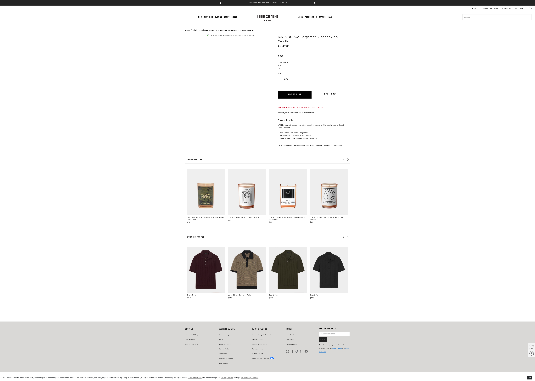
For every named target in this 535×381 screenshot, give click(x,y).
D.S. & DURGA (283, 46)
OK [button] (530, 377)
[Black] (279, 67)
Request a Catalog (490, 8)
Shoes (234, 17)
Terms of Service (194, 377)
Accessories (311, 17)
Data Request (257, 353)
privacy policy (337, 348)
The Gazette (190, 339)
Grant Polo (206, 270)
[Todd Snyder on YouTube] (306, 351)
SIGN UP (322, 339)
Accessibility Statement (261, 335)
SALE (330, 17)
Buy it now (330, 94)
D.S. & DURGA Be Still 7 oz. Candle (247, 192)
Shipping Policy (225, 344)
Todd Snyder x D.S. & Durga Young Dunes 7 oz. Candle (206, 192)
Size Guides (223, 363)
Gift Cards (223, 353)
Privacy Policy (257, 339)
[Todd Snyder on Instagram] (288, 351)
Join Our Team (291, 335)
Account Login (225, 335)
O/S (286, 79)
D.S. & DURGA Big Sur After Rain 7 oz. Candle (329, 192)
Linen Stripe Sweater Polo (247, 270)
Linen (300, 17)
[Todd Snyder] (267, 18)
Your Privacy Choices (249, 377)
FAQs (221, 339)
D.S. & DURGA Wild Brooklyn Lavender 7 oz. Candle (288, 192)
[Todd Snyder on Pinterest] (301, 351)
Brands (322, 17)
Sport (227, 17)
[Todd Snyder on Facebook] (293, 351)
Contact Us (290, 339)
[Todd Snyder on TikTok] (297, 351)
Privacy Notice (227, 377)
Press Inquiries (291, 344)
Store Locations (191, 344)
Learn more (337, 145)
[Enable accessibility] (531, 353)
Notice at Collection (260, 344)
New (200, 17)
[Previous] (344, 160)
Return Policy (224, 349)
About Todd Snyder (193, 335)
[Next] (348, 160)
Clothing (208, 17)
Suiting (218, 17)
